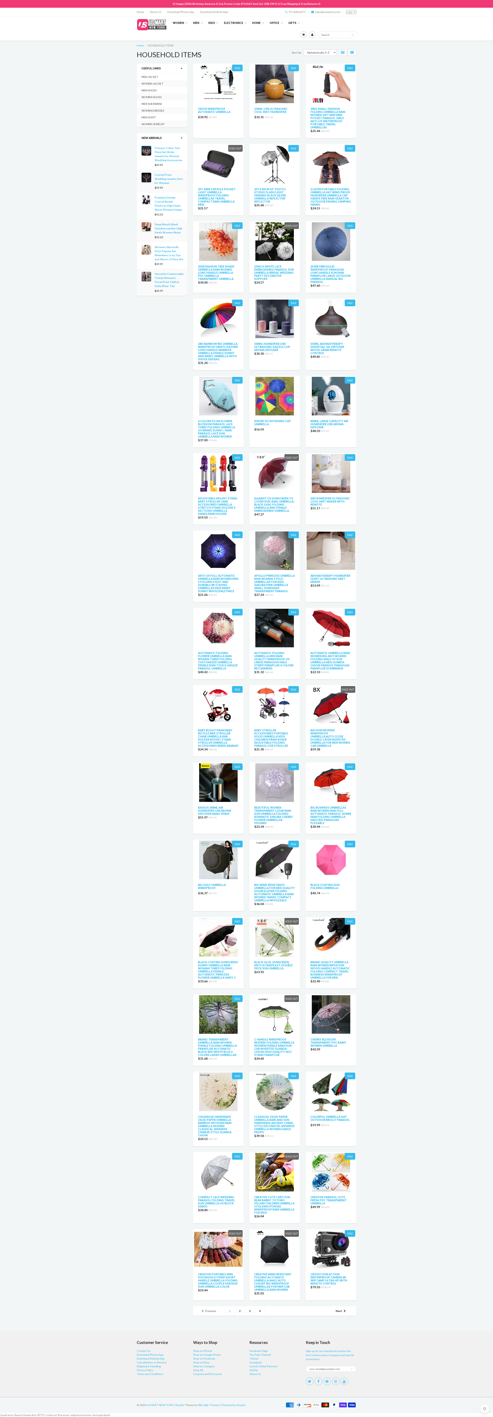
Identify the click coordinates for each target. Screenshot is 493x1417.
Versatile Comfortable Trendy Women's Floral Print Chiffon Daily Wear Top (169, 280)
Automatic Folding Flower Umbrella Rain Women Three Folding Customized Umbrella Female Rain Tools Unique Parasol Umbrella (218, 660)
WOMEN (178, 22)
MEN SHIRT (149, 117)
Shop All (198, 1370)
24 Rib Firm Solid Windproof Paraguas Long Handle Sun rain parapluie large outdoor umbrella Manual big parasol (330, 274)
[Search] (352, 35)
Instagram (255, 1362)
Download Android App (214, 11)
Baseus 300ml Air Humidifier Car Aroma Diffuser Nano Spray (214, 810)
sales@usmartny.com (327, 11)
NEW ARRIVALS (152, 138)
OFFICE (274, 22)
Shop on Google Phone (207, 1354)
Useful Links (151, 68)
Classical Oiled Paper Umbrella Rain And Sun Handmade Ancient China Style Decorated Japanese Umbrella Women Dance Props (274, 1124)
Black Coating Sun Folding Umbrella (325, 886)
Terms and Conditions (150, 1374)
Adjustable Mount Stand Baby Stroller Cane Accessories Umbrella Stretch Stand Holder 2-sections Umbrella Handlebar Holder (217, 506)
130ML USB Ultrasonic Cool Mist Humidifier (271, 110)
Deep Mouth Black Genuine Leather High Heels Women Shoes (168, 228)
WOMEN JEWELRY (153, 124)
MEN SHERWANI (152, 103)
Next (339, 1311)
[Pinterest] (327, 1381)
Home (140, 11)
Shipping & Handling (149, 1366)
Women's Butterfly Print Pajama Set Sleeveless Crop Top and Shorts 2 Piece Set (169, 253)
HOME (256, 22)
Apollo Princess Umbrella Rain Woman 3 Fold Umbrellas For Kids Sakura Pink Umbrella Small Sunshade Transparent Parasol (274, 583)
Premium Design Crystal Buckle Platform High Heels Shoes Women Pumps (168, 203)
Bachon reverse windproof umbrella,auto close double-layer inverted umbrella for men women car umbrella (330, 738)
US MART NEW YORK (159, 1405)
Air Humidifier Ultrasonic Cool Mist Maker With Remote (330, 501)
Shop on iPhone (202, 1350)
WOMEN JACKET (152, 83)
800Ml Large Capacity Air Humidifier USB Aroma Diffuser (329, 424)
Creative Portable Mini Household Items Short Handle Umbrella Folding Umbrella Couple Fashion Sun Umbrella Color (218, 1280)
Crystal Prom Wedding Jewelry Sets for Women (169, 178)
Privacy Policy (145, 1370)
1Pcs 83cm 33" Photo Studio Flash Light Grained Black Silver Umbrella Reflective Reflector (270, 195)
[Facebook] (318, 1381)
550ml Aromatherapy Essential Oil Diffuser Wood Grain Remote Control (327, 348)
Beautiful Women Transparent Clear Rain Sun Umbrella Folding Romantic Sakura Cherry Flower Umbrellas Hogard (273, 815)
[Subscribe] (351, 1369)
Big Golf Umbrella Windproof (212, 886)
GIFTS (292, 22)
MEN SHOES (149, 90)
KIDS (211, 22)
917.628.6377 (297, 11)
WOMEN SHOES (152, 97)
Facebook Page (258, 1350)
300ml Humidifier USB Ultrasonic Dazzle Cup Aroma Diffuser (272, 347)
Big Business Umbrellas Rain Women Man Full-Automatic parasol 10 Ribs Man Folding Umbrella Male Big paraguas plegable (330, 815)
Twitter (254, 1358)
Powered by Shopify (233, 1405)
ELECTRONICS (233, 22)
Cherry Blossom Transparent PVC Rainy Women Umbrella (328, 1042)
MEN (196, 22)
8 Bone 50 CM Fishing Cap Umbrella (272, 422)
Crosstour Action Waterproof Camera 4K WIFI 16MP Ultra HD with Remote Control (328, 1279)
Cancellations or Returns (152, 1362)
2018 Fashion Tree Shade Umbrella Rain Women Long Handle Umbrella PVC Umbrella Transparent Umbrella (216, 272)
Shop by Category (204, 1366)
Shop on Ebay (201, 1362)
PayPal (253, 1370)
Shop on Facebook (204, 1358)
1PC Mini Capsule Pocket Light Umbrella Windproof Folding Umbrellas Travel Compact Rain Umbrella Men (217, 197)
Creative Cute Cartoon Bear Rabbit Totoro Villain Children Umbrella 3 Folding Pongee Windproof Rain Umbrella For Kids (274, 1205)
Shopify (179, 1405)
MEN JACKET (150, 76)
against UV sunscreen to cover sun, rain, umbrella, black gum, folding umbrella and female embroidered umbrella (274, 504)
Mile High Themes (208, 1405)
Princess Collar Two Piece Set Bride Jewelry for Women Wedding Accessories (168, 154)
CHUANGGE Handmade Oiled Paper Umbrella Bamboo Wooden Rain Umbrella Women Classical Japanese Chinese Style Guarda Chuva (214, 1126)
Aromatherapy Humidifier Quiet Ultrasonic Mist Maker (330, 578)
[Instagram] (336, 1381)
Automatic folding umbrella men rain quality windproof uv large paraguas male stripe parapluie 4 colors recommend (274, 660)
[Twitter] (310, 1381)
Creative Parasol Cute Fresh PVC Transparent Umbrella (328, 1200)
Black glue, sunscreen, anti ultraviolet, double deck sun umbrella (273, 965)
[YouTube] (344, 1381)
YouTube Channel (260, 1354)
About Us (155, 11)
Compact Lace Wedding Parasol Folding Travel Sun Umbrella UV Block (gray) (216, 1202)
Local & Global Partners (263, 1366)
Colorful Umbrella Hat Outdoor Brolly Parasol (330, 1118)
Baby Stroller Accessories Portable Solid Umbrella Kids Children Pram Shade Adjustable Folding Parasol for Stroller (271, 738)
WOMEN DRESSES (153, 110)
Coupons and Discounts (207, 1374)
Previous (210, 1311)
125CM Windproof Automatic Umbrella (214, 110)
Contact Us (144, 1350)
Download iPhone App (180, 11)
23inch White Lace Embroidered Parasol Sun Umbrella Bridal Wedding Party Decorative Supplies (274, 272)
